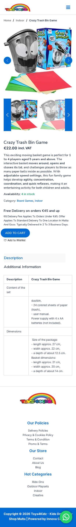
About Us (38, 463)
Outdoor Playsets (38, 486)
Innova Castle (57, 519)
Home (7, 20)
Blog (38, 467)
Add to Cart (15, 233)
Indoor (20, 20)
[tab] (35, 258)
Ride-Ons (38, 482)
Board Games (25, 200)
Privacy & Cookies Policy (38, 435)
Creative (38, 495)
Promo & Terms (38, 444)
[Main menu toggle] (68, 7)
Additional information (22, 266)
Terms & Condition (38, 439)
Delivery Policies (38, 430)
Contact (38, 458)
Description (13, 257)
